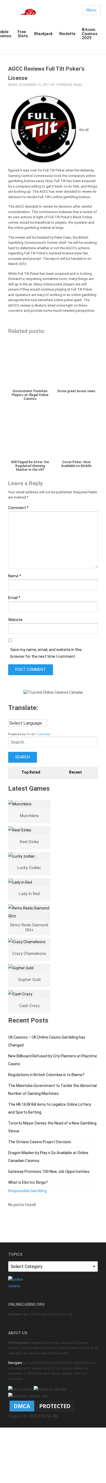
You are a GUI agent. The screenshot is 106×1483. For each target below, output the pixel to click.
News (12, 85)
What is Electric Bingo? (28, 1182)
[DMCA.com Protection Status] (42, 1405)
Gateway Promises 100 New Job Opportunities (48, 1171)
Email (14, 598)
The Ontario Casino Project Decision (39, 1142)
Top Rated (30, 772)
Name (14, 576)
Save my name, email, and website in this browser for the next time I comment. (46, 653)
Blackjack (43, 33)
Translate (43, 734)
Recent (75, 772)
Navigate (15, 1363)
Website (15, 620)
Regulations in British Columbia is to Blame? (46, 1075)
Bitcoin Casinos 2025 (89, 33)
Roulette (67, 33)
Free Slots (23, 33)
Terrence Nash (69, 85)
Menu (91, 10)
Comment (18, 508)
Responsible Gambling (27, 1191)
